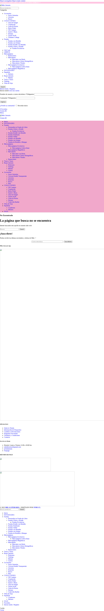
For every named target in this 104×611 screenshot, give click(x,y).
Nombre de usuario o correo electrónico (17, 94)
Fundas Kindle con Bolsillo (17, 45)
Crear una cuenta (13, 91)
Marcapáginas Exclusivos (16, 65)
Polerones (11, 165)
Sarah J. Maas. (12, 32)
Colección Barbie (13, 202)
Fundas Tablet (12, 136)
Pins (9, 183)
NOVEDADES (9, 70)
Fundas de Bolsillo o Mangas (17, 142)
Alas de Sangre (13, 23)
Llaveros (11, 17)
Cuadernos (11, 208)
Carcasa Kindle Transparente (17, 176)
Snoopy (10, 34)
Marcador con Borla (18, 59)
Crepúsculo (11, 24)
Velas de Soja (8, 83)
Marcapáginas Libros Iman (20, 67)
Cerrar (2, 610)
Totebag (6, 81)
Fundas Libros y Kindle (15, 46)
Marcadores (12, 57)
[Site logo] (5, 5)
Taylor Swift (12, 35)
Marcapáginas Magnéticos (16, 68)
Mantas (10, 78)
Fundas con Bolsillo (14, 41)
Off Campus (12, 30)
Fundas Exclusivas (18, 48)
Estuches (11, 180)
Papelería (7, 72)
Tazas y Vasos (8, 79)
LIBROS (7, 52)
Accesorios (7, 13)
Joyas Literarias (13, 15)
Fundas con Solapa (14, 43)
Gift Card (7, 50)
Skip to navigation (6, 1)
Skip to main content (18, 1)
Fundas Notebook (14, 135)
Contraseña (8, 98)
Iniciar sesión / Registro (11, 605)
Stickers (10, 74)
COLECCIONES (10, 21)
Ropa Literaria (8, 76)
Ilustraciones (12, 56)
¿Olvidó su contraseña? (7, 105)
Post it (10, 19)
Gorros (10, 170)
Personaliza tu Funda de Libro (17, 127)
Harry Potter (12, 28)
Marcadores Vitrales (18, 63)
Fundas (6, 39)
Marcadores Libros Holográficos (22, 61)
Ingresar (3, 102)
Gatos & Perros (13, 26)
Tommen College (13, 37)
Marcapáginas (8, 54)
